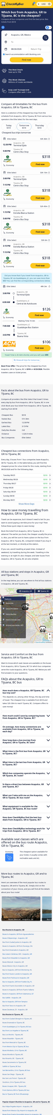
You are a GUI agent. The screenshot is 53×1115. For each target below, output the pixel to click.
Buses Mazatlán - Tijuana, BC (12, 1038)
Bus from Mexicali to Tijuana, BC (14, 1042)
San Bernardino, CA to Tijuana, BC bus (16, 1070)
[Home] (15, 4)
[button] (42, 629)
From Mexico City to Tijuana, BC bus (15, 1046)
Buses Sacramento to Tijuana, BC (14, 1062)
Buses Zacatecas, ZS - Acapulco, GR (14, 1009)
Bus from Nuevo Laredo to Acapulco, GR (17, 974)
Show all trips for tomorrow (27, 360)
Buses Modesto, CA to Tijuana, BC (14, 1050)
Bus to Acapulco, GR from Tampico (14, 1002)
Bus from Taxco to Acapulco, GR (14, 1006)
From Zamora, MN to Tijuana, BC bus (15, 1090)
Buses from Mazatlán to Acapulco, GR (16, 958)
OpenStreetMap (40, 642)
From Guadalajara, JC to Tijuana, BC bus (16, 1026)
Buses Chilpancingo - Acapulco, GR (14, 938)
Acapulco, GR (26, 591)
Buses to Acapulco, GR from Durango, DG (17, 946)
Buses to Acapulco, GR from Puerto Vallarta (18, 990)
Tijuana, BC (44, 591)
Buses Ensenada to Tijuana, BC (13, 1023)
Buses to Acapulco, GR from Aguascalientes (18, 934)
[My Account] (33, 3)
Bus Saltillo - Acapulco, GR (11, 998)
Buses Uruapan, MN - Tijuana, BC (14, 1086)
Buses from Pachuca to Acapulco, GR (15, 978)
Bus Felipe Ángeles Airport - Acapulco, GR (17, 1106)
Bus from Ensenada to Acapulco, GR (15, 950)
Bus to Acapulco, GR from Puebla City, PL (17, 982)
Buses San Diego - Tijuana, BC (13, 1074)
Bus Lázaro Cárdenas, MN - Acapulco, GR (17, 954)
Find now (40, 164)
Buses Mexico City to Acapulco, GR (14, 966)
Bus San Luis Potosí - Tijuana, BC (14, 1078)
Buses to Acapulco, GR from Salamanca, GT (18, 994)
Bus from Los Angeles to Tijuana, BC (15, 1030)
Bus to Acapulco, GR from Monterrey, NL (17, 970)
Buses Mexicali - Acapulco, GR (13, 962)
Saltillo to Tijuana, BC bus (11, 1066)
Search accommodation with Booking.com (23, 54)
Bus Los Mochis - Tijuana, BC (12, 1034)
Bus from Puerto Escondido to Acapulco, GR (18, 986)
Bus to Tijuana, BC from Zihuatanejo (15, 1094)
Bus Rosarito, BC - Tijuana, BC (13, 1058)
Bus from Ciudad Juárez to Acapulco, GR (16, 942)
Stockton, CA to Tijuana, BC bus (13, 1082)
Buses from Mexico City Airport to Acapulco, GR (19, 1110)
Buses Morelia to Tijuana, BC (12, 1054)
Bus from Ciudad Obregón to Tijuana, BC (17, 1019)
